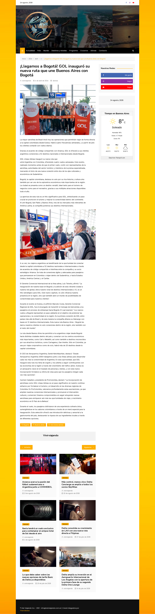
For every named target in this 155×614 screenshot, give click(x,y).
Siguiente (87, 447)
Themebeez (25, 610)
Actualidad (30, 50)
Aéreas (93, 50)
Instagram (129, 2)
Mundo (46, 50)
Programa (73, 50)
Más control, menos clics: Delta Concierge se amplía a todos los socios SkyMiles (77, 484)
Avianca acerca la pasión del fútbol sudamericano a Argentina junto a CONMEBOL (37, 484)
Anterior (27, 447)
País (39, 50)
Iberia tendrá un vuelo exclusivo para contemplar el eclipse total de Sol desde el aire (38, 531)
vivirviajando (26, 81)
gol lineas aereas (57, 425)
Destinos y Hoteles (59, 50)
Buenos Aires (39, 425)
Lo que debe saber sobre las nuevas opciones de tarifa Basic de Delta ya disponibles (37, 577)
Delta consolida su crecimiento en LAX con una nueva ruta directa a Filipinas (77, 531)
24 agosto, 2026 (26, 2)
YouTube (133, 2)
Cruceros (84, 50)
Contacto (103, 50)
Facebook (126, 2)
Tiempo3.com (120, 158)
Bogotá (26, 425)
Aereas (55, 81)
